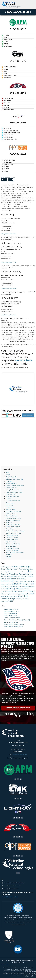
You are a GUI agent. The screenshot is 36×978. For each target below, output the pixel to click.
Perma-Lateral (10, 509)
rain (10, 591)
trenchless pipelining (21, 599)
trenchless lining (7, 599)
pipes (27, 588)
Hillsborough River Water (14, 492)
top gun (15, 596)
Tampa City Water (12, 537)
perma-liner (8, 580)
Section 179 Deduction (13, 524)
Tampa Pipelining (12, 539)
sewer (26, 591)
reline (14, 591)
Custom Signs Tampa (11, 609)
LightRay (9, 498)
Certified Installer (11, 477)
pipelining (18, 583)
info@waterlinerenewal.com (20, 754)
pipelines (8, 584)
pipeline (3, 584)
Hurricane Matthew (12, 496)
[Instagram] (22, 818)
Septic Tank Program (13, 526)
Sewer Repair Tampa (11, 622)
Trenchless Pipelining (13, 544)
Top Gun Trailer (11, 542)
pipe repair (12, 588)
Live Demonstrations (13, 501)
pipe (32, 581)
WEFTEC (9, 555)
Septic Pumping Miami (12, 618)
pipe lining (29, 584)
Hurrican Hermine (12, 494)
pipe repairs (22, 589)
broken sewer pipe (21, 566)
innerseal (20, 576)
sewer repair (28, 593)
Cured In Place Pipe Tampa (13, 574)
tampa (11, 596)
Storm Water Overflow (13, 533)
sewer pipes (18, 594)
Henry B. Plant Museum (14, 490)
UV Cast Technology (12, 550)
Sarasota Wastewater (13, 520)
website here (23, 360)
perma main (27, 581)
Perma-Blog (10, 507)
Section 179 (9, 522)
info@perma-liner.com (8, 234)
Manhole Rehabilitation (12, 611)
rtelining (19, 591)
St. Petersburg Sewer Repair (15, 531)
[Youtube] (21, 779)
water (11, 601)
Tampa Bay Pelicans (12, 535)
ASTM (8, 475)
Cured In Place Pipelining (14, 479)
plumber (5, 591)
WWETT (8, 557)
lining (25, 576)
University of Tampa (12, 548)
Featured (9, 481)
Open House (10, 503)
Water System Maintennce (15, 552)
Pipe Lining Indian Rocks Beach (11, 586)
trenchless (22, 596)
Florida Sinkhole (11, 488)
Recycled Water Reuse (13, 518)
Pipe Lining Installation (13, 511)
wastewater (4, 601)
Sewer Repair (10, 529)
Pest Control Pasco (10, 615)
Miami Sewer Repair (10, 613)
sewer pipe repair (8, 594)
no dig (16, 578)
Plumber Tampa (11, 516)
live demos (30, 576)
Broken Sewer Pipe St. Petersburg (14, 569)
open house (22, 578)
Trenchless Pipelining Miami (13, 626)
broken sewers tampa (20, 572)
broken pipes (5, 567)
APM (7, 472)
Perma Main (10, 505)
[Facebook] (15, 779)
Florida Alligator (11, 483)
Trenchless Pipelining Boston (14, 624)
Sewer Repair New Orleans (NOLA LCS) (17, 620)
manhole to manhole (7, 578)
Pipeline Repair (11, 514)
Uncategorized (11, 546)
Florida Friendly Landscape (15, 485)
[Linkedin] (18, 779)
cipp (29, 571)
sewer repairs (5, 596)
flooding (14, 576)
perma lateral (19, 581)
